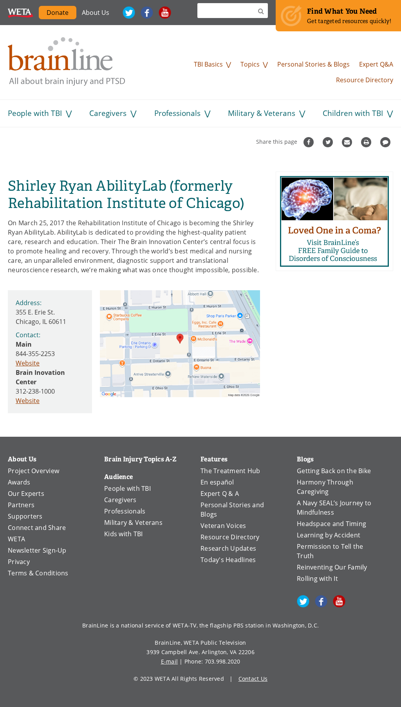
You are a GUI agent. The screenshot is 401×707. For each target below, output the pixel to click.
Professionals (177, 113)
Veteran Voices (223, 525)
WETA (20, 12)
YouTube (165, 12)
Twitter (129, 12)
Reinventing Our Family (332, 567)
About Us (95, 12)
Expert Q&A (376, 64)
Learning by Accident (328, 535)
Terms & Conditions (38, 573)
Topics (250, 64)
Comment (386, 142)
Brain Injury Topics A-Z (140, 459)
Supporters (25, 516)
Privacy (19, 561)
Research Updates (228, 548)
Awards (19, 482)
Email (348, 142)
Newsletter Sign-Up (37, 550)
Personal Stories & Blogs (313, 64)
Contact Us (253, 678)
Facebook (147, 12)
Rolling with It (317, 578)
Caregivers (107, 113)
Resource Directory (364, 80)
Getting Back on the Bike (334, 471)
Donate (58, 12)
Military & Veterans (261, 113)
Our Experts (26, 493)
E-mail (169, 661)
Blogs (305, 459)
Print (367, 142)
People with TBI (35, 113)
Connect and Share (37, 527)
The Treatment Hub (230, 471)
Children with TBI (353, 113)
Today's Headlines (228, 559)
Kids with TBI (123, 534)
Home (66, 61)
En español (217, 482)
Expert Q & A (219, 493)
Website (28, 363)
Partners (21, 505)
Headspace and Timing (331, 523)
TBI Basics (208, 64)
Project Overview (33, 471)
